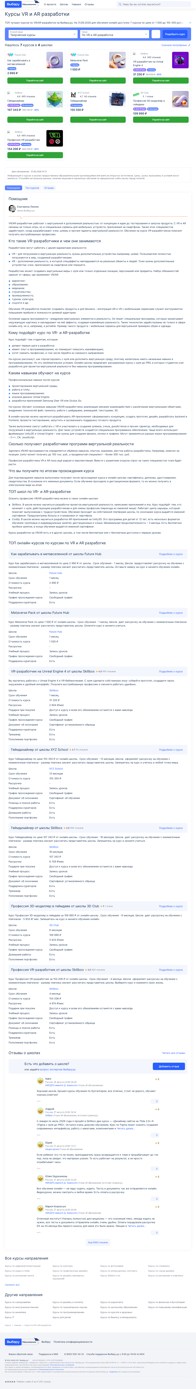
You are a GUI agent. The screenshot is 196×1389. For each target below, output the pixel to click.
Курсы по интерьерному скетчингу (118, 1270)
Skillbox (53, 690)
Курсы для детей (62, 1317)
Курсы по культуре (63, 1266)
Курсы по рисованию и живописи (165, 1275)
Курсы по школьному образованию (118, 1307)
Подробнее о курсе (171, 671)
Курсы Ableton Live (110, 1275)
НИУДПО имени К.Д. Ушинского (61, 1085)
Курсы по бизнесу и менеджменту (118, 1317)
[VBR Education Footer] (21, 1342)
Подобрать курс (175, 34)
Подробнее (113, 1372)
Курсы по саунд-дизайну (161, 1270)
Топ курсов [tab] (32, 187)
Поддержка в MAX (48, 1354)
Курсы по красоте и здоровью (116, 1312)
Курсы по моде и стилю (17, 1270)
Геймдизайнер (15, 100)
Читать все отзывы (173, 1052)
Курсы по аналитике (15, 1312)
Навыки (76, 4)
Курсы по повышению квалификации (167, 1307)
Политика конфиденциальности (73, 1341)
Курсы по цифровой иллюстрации (22, 1266)
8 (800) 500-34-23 (74, 1354)
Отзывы (89, 4)
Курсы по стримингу (159, 1266)
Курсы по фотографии (111, 1266)
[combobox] (43, 34)
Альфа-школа (52, 1149)
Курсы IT (9, 1317)
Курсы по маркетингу (111, 1302)
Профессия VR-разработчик (23, 139)
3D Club (54, 925)
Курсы (8, 1325)
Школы (64, 4)
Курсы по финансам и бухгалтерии (166, 1302)
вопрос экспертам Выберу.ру (58, 1069)
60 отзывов (88, 96)
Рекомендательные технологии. (51, 1369)
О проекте (50, 4)
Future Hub (55, 573)
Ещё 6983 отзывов (98, 1242)
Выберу (46, 1341)
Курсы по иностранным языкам (21, 1307)
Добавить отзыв (169, 1066)
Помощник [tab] (13, 187)
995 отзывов (152, 57)
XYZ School (56, 768)
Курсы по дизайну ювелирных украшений (68, 1277)
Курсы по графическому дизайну (70, 1270)
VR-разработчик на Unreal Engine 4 (148, 63)
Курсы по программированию (68, 1312)
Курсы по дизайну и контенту (68, 1302)
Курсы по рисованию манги (19, 1275)
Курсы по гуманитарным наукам (70, 1307)
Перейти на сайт (35, 80)
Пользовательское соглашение (62, 1365)
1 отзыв (148, 96)
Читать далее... (126, 1128)
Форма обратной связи (21, 1354)
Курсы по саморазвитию (18, 1302)
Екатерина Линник (24, 208)
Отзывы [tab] (49, 187)
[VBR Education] (21, 4)
